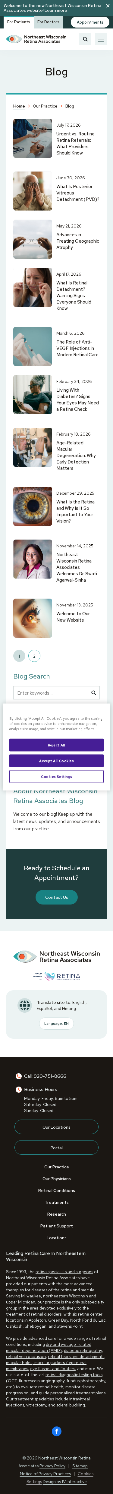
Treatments (57, 1202)
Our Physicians (56, 1178)
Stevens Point (70, 1326)
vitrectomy (36, 1405)
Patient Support (56, 1226)
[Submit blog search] (94, 693)
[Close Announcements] (108, 5)
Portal (57, 1147)
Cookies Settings (56, 776)
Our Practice (56, 1167)
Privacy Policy (52, 1466)
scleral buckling (70, 1405)
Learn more (56, 10)
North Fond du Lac (87, 1320)
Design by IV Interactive (65, 1481)
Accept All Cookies (56, 761)
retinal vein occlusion (26, 1356)
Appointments (90, 22)
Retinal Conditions (56, 1190)
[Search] (85, 39)
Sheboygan (35, 1326)
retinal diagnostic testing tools (74, 1374)
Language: (56, 1023)
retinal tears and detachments (76, 1356)
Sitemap (80, 1466)
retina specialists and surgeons (64, 1271)
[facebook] (56, 1431)
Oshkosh (14, 1326)
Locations (57, 1237)
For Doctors (48, 22)
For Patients (18, 22)
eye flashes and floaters (52, 1368)
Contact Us (56, 897)
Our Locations (56, 1127)
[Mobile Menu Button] (101, 39)
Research (56, 1214)
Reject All (56, 745)
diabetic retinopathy (83, 1350)
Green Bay (58, 1320)
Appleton (37, 1320)
